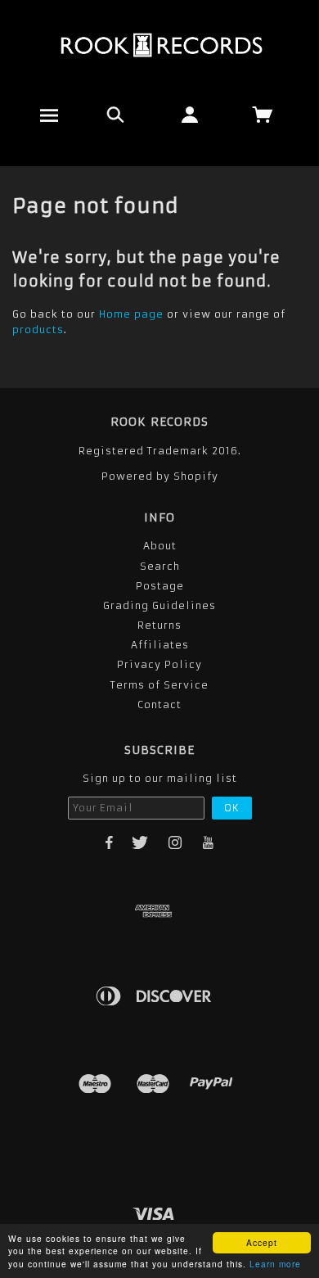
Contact (159, 704)
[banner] (160, 45)
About (160, 546)
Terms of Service (159, 685)
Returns (159, 625)
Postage (160, 586)
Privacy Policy (159, 664)
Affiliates (160, 645)
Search (160, 566)
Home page (131, 314)
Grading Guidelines (159, 605)
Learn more (275, 1264)
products (38, 329)
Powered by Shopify (159, 476)
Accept (261, 1242)
